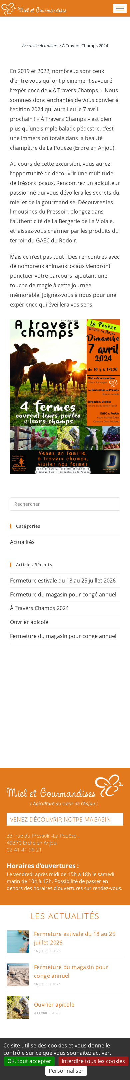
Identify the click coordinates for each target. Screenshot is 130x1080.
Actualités (49, 45)
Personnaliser (66, 1070)
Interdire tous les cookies (93, 1061)
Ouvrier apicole (29, 622)
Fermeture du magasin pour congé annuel (63, 594)
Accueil (28, 45)
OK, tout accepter (29, 1061)
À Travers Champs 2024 (39, 608)
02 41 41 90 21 (24, 849)
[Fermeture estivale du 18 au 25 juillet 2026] (18, 941)
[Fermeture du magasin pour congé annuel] (18, 974)
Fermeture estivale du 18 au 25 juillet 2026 (63, 580)
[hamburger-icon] (120, 8)
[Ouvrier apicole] (18, 1007)
